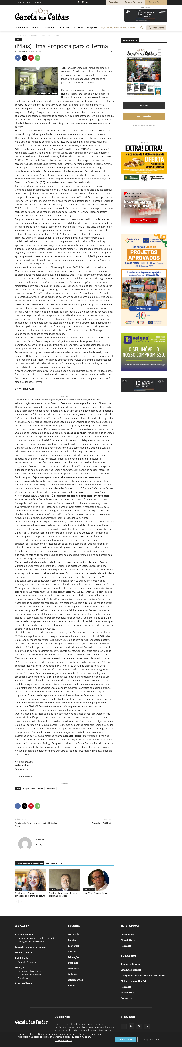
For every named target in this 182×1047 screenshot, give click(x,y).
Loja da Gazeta (23, 952)
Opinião (25, 35)
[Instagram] (83, 2)
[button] (141, 27)
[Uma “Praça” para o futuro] (98, 880)
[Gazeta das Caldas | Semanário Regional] (42, 14)
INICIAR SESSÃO (144, 116)
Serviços (19, 967)
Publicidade (21, 958)
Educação (73, 957)
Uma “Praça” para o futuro (95, 893)
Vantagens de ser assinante (31, 941)
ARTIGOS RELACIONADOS (30, 863)
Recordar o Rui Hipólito (103, 823)
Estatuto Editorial (131, 969)
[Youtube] (87, 2)
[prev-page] (17, 901)
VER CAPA (144, 105)
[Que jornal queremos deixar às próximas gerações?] (64, 880)
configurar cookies (63, 1040)
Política (72, 940)
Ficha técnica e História (134, 981)
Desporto (73, 962)
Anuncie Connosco (27, 962)
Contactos (126, 998)
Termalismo (50, 789)
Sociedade (73, 934)
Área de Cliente (23, 983)
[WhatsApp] (37, 58)
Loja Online (127, 934)
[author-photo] (25, 844)
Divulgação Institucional (29, 974)
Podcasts (126, 945)
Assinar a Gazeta (130, 964)
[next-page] (21, 901)
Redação (21, 51)
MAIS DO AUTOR (54, 863)
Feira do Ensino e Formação (30, 947)
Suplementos (75, 979)
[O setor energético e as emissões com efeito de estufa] (30, 880)
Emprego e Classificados (29, 971)
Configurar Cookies (151, 1039)
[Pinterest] (31, 58)
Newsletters (128, 940)
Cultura (72, 951)
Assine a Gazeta (24, 934)
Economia (73, 945)
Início (17, 35)
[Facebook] (78, 2)
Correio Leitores (89, 889)
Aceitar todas (126, 1039)
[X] (24, 58)
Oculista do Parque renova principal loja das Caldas (36, 825)
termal (40, 789)
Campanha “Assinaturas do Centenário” (37, 938)
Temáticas (74, 968)
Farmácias (23, 978)
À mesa (72, 985)
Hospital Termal (29, 789)
